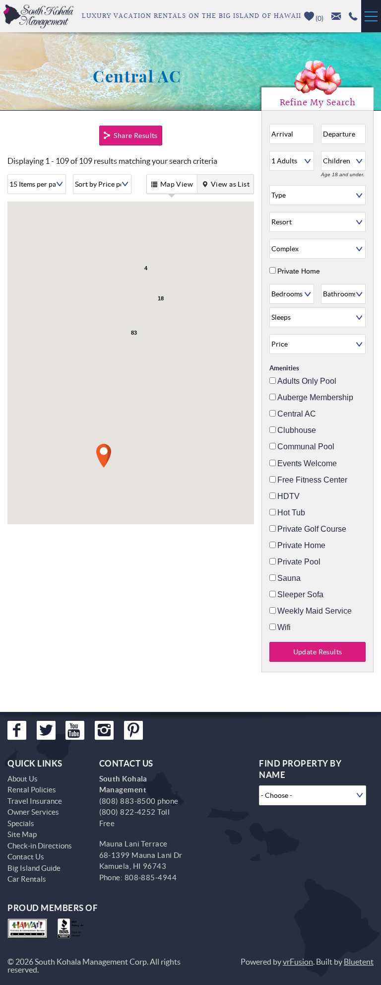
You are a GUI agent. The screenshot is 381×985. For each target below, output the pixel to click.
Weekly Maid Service (314, 611)
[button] (103, 456)
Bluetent (359, 961)
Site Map (22, 834)
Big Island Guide (34, 868)
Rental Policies (31, 789)
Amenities (284, 368)
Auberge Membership (315, 398)
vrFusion (298, 961)
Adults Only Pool (306, 381)
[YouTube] (74, 730)
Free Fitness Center (312, 480)
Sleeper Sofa (300, 595)
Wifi (284, 628)
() (318, 18)
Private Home (298, 271)
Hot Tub (291, 513)
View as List (230, 184)
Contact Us (25, 856)
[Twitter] (46, 730)
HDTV (288, 496)
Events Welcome (307, 464)
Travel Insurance (34, 801)
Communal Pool (305, 447)
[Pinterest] (133, 730)
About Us (22, 778)
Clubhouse (296, 430)
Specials (20, 823)
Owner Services (33, 812)
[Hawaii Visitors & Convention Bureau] (27, 928)
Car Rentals (26, 879)
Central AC (296, 414)
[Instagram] (104, 730)
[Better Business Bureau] (73, 928)
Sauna (289, 578)
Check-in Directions (39, 846)
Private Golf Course (311, 529)
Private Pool (298, 562)
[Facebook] (16, 730)
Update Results (317, 652)
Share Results (135, 136)
